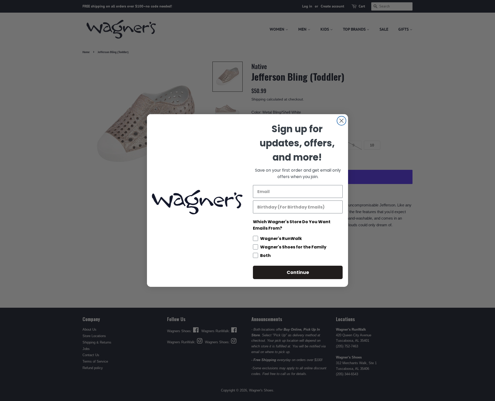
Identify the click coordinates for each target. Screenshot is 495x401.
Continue (298, 272)
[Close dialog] (341, 120)
